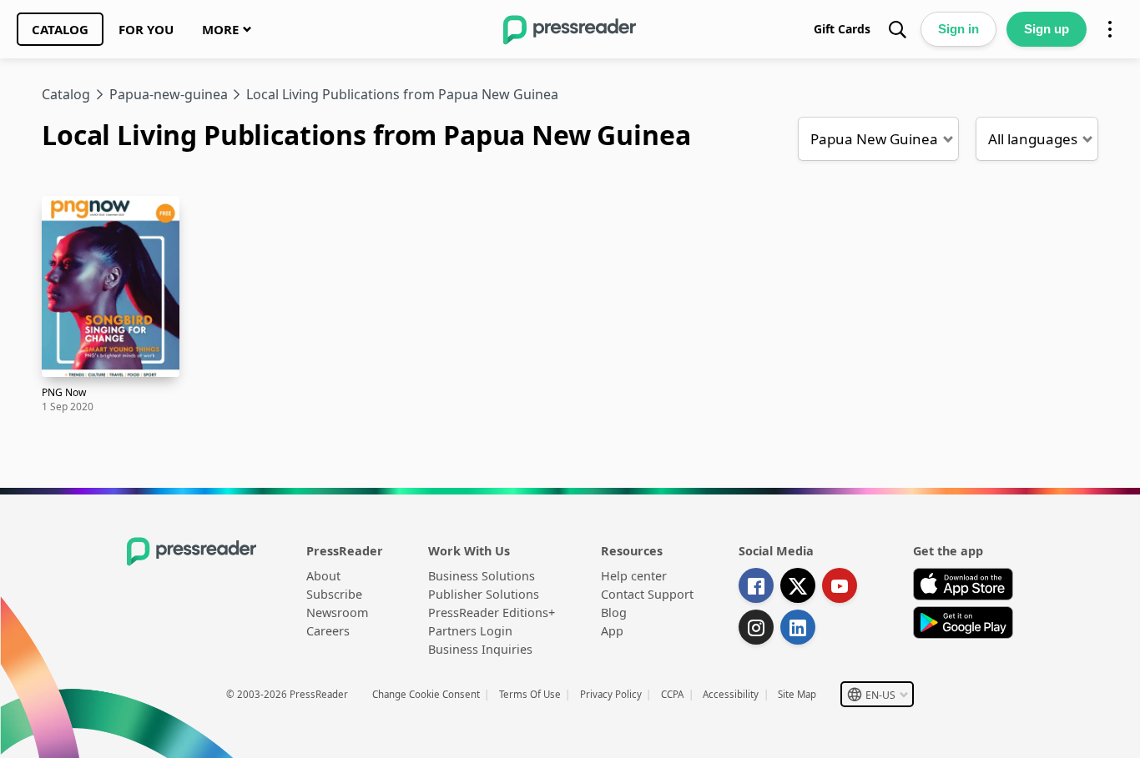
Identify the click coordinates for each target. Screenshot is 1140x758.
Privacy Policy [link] (611, 694)
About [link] (323, 576)
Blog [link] (614, 612)
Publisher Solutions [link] (483, 594)
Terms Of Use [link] (530, 694)
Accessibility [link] (731, 694)
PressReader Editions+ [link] (491, 612)
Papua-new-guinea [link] (168, 94)
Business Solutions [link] (481, 576)
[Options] (1110, 29)
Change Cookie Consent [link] (426, 694)
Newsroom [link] (337, 612)
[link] (60, 29)
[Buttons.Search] (897, 29)
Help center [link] (634, 576)
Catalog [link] (66, 94)
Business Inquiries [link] (480, 649)
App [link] (612, 631)
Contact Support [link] (647, 594)
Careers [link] (328, 631)
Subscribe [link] (334, 594)
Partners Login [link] (470, 631)
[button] (878, 139)
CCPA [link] (672, 694)
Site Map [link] (797, 694)
